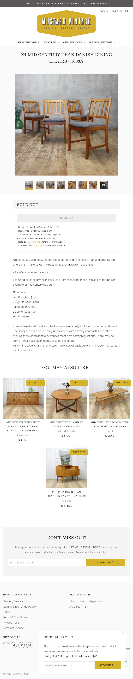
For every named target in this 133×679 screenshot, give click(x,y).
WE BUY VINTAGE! (101, 42)
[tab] (29, 185)
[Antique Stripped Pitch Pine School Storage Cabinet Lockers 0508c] (23, 398)
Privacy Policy (11, 622)
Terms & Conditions (15, 617)
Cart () (117, 11)
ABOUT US (50, 42)
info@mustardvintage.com (85, 601)
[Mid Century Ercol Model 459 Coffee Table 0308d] (109, 398)
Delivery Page (35, 242)
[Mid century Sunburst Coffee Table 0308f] (66, 398)
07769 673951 (77, 606)
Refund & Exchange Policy (19, 606)
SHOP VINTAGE (27, 42)
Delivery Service (13, 601)
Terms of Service (13, 628)
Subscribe (104, 562)
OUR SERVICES (72, 42)
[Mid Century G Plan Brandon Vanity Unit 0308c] (66, 468)
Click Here (39, 245)
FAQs (6, 612)
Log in (104, 11)
